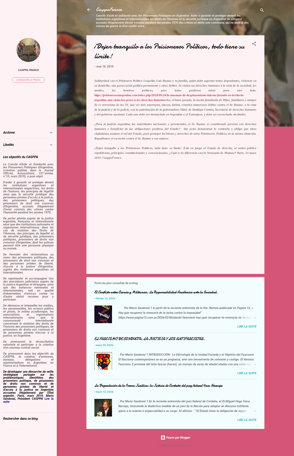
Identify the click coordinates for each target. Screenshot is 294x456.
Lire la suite (246, 326)
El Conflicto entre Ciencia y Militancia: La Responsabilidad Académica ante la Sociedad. (156, 292)
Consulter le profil (28, 80)
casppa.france (28, 70)
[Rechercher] (262, 11)
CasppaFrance (109, 9)
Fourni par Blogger (177, 437)
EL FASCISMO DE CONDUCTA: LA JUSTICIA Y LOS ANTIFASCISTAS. (149, 338)
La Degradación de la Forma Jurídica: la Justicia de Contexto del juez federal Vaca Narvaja (158, 385)
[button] (254, 44)
